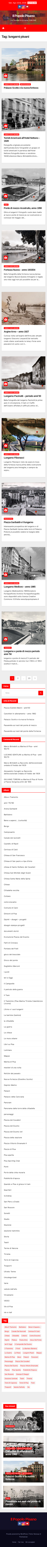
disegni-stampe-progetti (14, 925)
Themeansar (23, 1537)
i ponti (18, 1348)
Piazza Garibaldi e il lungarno (18, 522)
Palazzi (7, 1091)
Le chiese (8, 1033)
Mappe (7, 1056)
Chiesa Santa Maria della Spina (17, 879)
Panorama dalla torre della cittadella (19, 1108)
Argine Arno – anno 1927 (16, 331)
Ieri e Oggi (8, 978)
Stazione (7, 1225)
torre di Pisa (23, 1383)
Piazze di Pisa (8, 518)
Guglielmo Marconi (12, 966)
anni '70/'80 (9, 803)
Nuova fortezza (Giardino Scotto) (18, 1079)
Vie (28, 1387)
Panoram (7, 1102)
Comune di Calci (11, 908)
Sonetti (7, 1213)
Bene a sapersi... (35, 1327)
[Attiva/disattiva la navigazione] (25, 28)
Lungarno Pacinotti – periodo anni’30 (22, 396)
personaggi (8, 1114)
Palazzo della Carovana (14, 1097)
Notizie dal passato (12, 1073)
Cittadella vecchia (11, 890)
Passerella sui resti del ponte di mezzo (20, 725)
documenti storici (11, 931)
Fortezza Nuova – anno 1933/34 (19, 269)
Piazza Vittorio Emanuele (29, 1366)
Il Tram (7, 995)
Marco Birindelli (10, 746)
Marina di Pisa (10, 1062)
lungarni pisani (28, 1353)
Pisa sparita (9, 1155)
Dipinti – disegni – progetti (15, 919)
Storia (6, 1236)
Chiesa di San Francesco (14, 855)
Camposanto (9, 832)
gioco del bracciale (12, 954)
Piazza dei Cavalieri (12, 1120)
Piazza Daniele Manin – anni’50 (17, 708)
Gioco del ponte (11, 960)
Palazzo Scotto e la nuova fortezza (21, 87)
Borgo (6, 826)
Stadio (6, 1219)
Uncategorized (25, 84)
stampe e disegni (22, 1374)
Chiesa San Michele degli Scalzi (17, 873)
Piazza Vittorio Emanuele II (15, 1143)
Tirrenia (7, 1254)
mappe (39, 1353)
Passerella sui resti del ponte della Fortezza (22, 731)
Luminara (8, 1050)
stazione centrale (11, 1378)
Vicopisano (8, 1295)
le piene (17, 1353)
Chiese (7, 884)
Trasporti (7, 647)
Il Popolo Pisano (23, 16)
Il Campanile (9, 983)
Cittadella (15, 1336)
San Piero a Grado (11, 1202)
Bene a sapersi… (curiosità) (15, 820)
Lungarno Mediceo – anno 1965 (19, 586)
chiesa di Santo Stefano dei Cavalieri (19, 867)
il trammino (9, 1348)
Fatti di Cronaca (11, 943)
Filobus (14, 1340)
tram (33, 1383)
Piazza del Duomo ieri (13, 1132)
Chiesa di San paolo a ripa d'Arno (18, 861)
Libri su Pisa (9, 1044)
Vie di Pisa (8, 1306)
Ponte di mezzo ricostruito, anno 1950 (23, 208)
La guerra (8, 1027)
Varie (6, 1283)
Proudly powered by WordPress (17, 1534)
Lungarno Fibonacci (14, 457)
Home (14, 1542)
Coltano (7, 896)
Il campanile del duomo (23, 1344)
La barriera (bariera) (12, 1015)
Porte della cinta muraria (14, 1172)
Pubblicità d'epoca (12, 1178)
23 (29, 678)
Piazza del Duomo (11, 1126)
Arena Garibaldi (10, 809)
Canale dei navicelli (12, 838)
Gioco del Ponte (35, 1340)
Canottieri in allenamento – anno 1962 (20, 714)
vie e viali (8, 1312)
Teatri (6, 1242)
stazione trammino (12, 1231)
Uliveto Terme (10, 1271)
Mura (19, 1357)
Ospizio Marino (10, 1085)
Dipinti (7, 1340)
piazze (7, 1370)
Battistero (8, 814)
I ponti (6, 972)
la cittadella (9, 1021)
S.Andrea (8, 1196)
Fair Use (21, 1542)
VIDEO (6, 1301)
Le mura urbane (10, 1038)
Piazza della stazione (13, 1137)
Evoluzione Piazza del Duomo (16, 937)
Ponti (6, 204)
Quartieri (7, 1190)
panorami (34, 1357)
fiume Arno (23, 1340)
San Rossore (9, 1207)
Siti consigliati (30, 1542)
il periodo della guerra (13, 989)
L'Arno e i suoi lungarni (11, 84)
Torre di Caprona (11, 1260)
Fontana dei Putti (11, 949)
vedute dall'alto (10, 1289)
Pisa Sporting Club (12, 1161)
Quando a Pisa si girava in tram (17, 1184)
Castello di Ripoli (11, 844)
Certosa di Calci (11, 849)
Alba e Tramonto (11, 797)
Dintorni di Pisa (10, 914)
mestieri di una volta (12, 1067)
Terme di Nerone (11, 1248)
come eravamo (10, 902)
